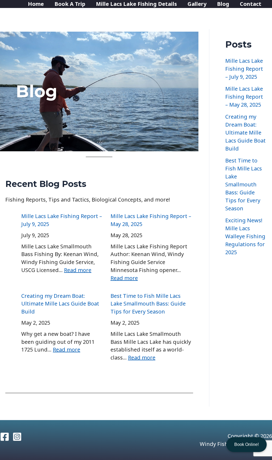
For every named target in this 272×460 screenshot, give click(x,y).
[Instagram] (17, 436)
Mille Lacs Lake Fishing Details (136, 3)
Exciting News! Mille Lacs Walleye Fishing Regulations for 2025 (245, 236)
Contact (250, 3)
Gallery (197, 3)
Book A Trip (69, 3)
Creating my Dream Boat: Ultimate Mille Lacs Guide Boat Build (60, 303)
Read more (77, 270)
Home (36, 3)
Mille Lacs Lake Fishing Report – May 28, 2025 (244, 96)
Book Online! (246, 444)
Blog (223, 3)
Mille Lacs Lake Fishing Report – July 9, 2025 (244, 68)
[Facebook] (4, 436)
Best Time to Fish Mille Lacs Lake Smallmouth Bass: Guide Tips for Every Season (148, 303)
